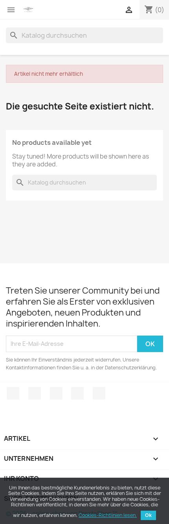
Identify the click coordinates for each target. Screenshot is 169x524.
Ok (148, 515)
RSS (56, 393)
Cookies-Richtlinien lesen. (108, 515)
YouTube (77, 393)
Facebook (13, 393)
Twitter (34, 393)
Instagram (99, 393)
